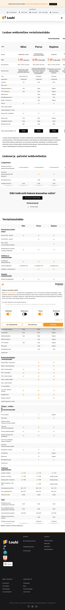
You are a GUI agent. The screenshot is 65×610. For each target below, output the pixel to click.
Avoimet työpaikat (27, 589)
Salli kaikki (53, 324)
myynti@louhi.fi (32, 9)
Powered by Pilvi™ (52, 603)
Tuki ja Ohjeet (27, 550)
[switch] (24, 314)
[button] (5, 570)
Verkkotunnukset (48, 540)
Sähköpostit (47, 546)
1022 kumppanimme (11, 292)
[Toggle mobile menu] (62, 18)
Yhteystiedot (26, 583)
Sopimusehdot (23, 603)
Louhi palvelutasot (6, 591)
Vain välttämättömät (11, 324)
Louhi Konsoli (5, 583)
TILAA (23, 131)
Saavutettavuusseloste (41, 603)
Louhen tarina (26, 591)
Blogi (24, 586)
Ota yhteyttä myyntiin (30, 541)
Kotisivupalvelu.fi (24, 167)
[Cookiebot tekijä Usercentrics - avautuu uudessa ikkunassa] (56, 284)
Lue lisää (57, 320)
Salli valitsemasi (32, 324)
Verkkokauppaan (48, 549)
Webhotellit (47, 543)
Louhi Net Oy (16, 603)
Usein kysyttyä (6, 589)
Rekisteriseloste (31, 603)
